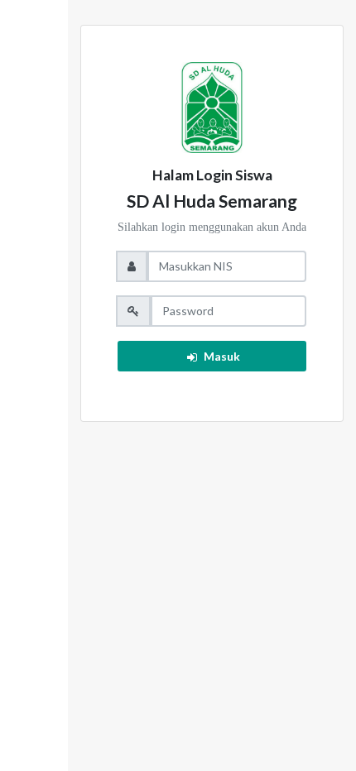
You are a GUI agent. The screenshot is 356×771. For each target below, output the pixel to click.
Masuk (222, 356)
